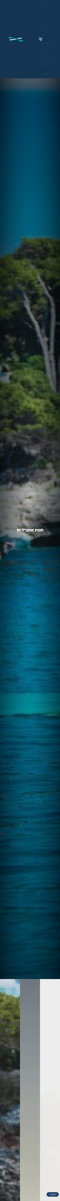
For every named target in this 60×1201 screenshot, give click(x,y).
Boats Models (46, 4)
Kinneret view (47, 51)
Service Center (47, 66)
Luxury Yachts (47, 12)
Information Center (49, 59)
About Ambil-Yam (48, 43)
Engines (45, 27)
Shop (43, 35)
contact (44, 74)
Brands (44, 20)
